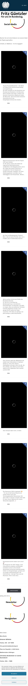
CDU (8, 103)
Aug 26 (11, 505)
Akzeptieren (14, 673)
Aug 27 (11, 375)
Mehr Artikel (3, 632)
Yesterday (12, 104)
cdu (8, 104)
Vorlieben (14, 682)
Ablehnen (14, 678)
